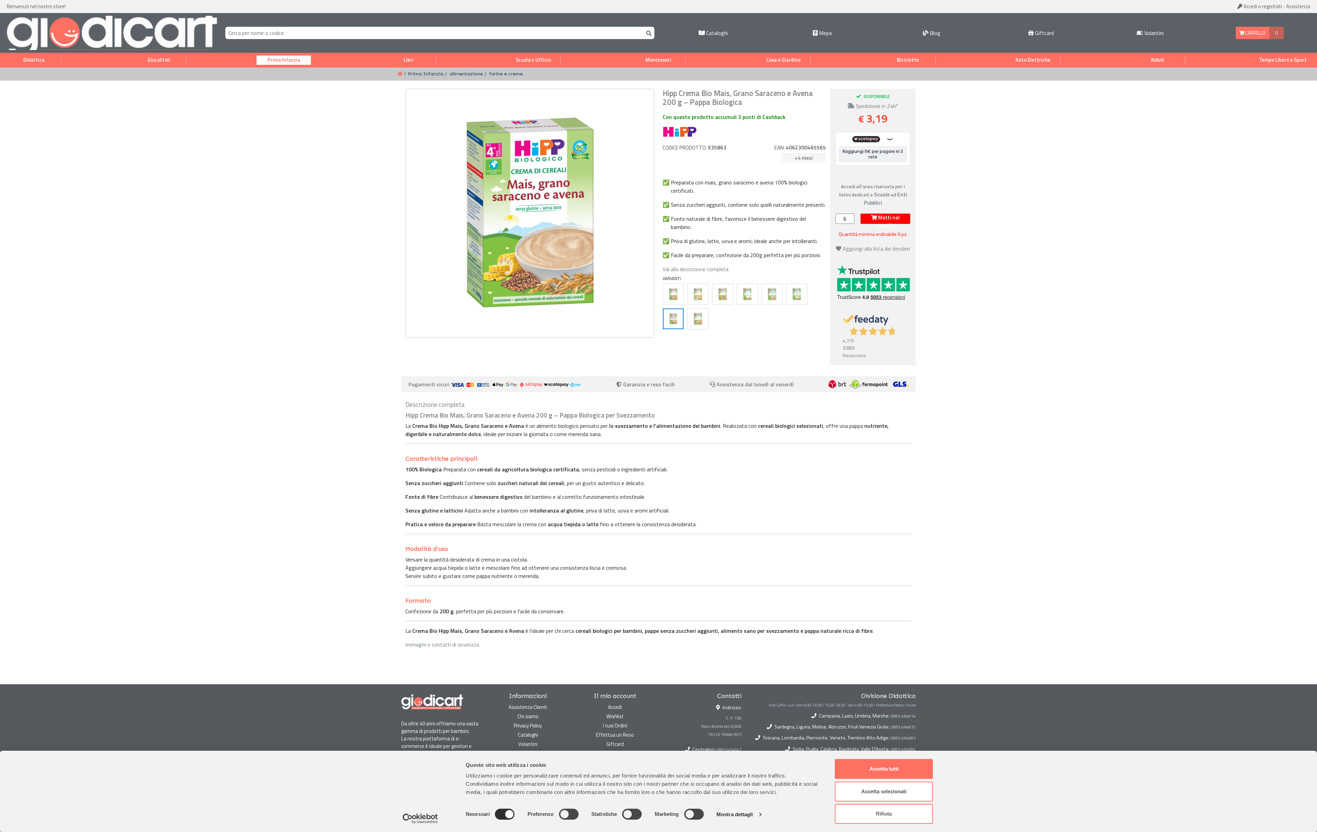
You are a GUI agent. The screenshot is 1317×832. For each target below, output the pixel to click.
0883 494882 (903, 738)
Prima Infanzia (284, 60)
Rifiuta (884, 814)
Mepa (825, 33)
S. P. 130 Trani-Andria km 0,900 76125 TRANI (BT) (721, 726)
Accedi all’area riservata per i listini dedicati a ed (873, 194)
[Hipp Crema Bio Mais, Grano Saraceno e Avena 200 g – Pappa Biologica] (673, 319)
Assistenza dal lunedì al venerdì (755, 384)
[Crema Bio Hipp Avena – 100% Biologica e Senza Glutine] (698, 319)
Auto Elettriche (1033, 60)
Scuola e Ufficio (533, 60)
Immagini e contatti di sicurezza (442, 644)
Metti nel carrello (888, 219)
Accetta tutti (884, 769)
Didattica (34, 60)
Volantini (1153, 33)
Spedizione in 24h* (876, 106)
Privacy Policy (528, 725)
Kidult (1157, 60)
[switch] (569, 814)
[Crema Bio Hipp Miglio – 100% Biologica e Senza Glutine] (796, 294)
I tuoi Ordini (615, 725)
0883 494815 (903, 727)
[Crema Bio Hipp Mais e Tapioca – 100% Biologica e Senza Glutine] (698, 294)
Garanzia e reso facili (648, 384)
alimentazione (466, 74)
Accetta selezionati (883, 791)
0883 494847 (728, 749)
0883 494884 (903, 749)
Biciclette (908, 60)
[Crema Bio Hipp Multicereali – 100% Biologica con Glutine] (722, 294)
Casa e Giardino (783, 60)
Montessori (658, 60)
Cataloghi (716, 33)
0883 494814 (903, 716)
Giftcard (1044, 33)
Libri (409, 60)
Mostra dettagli (734, 814)
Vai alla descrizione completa (695, 269)
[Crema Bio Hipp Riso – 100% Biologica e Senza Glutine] (747, 294)
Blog (934, 33)
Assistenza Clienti (528, 707)
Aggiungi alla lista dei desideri (876, 248)
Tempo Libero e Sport (1283, 60)
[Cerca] (647, 33)
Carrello (1255, 32)
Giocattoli (158, 60)
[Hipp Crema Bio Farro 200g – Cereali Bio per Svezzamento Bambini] (673, 294)
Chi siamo (528, 716)
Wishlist (615, 716)
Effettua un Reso (615, 735)
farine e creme (506, 74)
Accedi (1262, 6)
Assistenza (1298, 6)
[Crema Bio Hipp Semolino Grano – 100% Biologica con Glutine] (772, 294)
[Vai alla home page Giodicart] (112, 33)
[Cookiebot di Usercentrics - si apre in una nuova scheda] (420, 818)
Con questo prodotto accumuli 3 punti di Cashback (724, 117)
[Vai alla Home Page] (400, 74)
